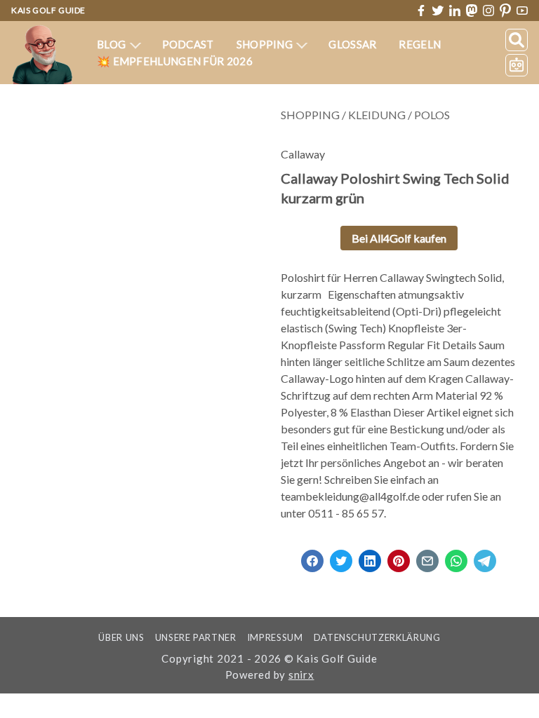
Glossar (352, 44)
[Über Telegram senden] (485, 556)
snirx (301, 674)
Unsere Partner (196, 637)
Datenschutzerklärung (377, 637)
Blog (112, 44)
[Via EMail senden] (427, 556)
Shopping (266, 44)
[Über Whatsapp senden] (456, 556)
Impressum (275, 637)
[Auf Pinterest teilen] (398, 556)
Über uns (121, 637)
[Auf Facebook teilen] (312, 556)
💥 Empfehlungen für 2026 (175, 61)
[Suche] (516, 40)
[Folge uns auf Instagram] (488, 10)
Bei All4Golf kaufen (399, 238)
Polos (432, 114)
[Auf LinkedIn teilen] (370, 556)
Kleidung (377, 114)
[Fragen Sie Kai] (516, 65)
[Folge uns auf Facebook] (421, 10)
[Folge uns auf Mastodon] (471, 10)
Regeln (420, 44)
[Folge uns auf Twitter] (438, 10)
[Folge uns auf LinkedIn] (454, 10)
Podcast (188, 44)
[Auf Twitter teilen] (341, 556)
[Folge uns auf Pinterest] (505, 11)
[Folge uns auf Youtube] (522, 10)
